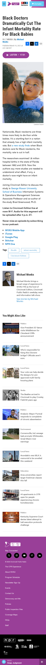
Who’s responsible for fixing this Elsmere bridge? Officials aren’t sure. (30, 354)
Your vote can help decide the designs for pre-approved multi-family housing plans (31, 376)
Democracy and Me (12, 599)
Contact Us (9, 593)
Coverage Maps (11, 615)
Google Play (11, 237)
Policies (8, 604)
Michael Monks (25, 274)
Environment (25, 429)
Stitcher (9, 240)
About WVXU (10, 572)
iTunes (8, 233)
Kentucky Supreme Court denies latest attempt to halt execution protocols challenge (31, 520)
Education (24, 471)
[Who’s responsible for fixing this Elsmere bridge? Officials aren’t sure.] (11, 350)
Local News (24, 346)
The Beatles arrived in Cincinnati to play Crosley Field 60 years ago (31, 397)
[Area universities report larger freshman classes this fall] (11, 475)
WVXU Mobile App (15, 230)
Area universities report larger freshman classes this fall (31, 477)
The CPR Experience (13, 567)
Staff (7, 625)
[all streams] (42, 662)
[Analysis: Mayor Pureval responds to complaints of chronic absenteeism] (11, 414)
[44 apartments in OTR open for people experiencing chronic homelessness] (11, 495)
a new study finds (21, 145)
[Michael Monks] (8, 278)
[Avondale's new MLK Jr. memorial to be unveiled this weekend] (11, 456)
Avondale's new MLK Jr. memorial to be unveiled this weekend (31, 458)
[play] (3, 662)
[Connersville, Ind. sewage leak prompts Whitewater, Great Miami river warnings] (11, 433)
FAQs (7, 620)
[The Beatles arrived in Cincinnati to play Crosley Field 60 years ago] (11, 395)
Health (14, 250)
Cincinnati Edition (18, 256)
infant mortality (30, 250)
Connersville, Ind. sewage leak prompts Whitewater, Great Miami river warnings (31, 437)
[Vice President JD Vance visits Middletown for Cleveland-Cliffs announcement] (11, 328)
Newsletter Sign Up (12, 583)
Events (7, 588)
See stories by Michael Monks (27, 300)
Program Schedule (12, 577)
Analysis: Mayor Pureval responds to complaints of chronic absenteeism (31, 416)
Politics (23, 324)
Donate (37, 4)
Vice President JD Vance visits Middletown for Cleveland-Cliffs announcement (31, 331)
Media (22, 390)
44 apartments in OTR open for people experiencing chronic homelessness (30, 498)
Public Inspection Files (14, 609)
